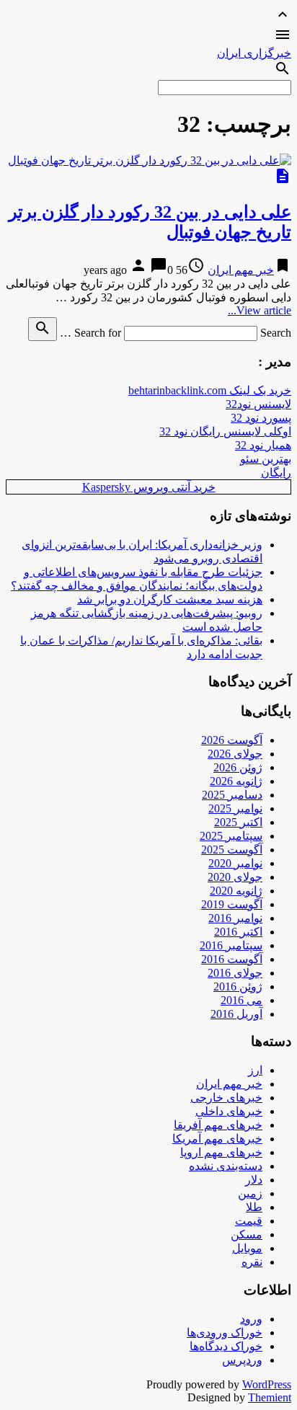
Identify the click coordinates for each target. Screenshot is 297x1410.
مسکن (246, 1234)
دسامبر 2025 (232, 795)
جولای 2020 (235, 877)
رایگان (276, 472)
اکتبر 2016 (238, 932)
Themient (269, 1397)
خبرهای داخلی (228, 1111)
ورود (251, 1319)
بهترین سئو (265, 459)
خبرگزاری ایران (254, 53)
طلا (254, 1207)
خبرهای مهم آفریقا (218, 1125)
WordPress (266, 1384)
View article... (259, 310)
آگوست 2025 (231, 849)
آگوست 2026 (231, 740)
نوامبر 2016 (235, 918)
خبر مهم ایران (241, 270)
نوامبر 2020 (235, 863)
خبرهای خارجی (226, 1097)
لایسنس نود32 (258, 404)
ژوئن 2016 (237, 986)
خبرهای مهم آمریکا (217, 1138)
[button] (148, 36)
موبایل (247, 1248)
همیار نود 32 (263, 445)
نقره (251, 1262)
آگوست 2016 (231, 959)
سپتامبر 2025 (231, 836)
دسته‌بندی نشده (225, 1166)
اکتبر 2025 (238, 822)
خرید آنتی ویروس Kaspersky (149, 487)
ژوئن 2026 (237, 767)
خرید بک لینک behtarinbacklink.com (209, 390)
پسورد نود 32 (261, 418)
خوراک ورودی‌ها (224, 1332)
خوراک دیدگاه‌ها (226, 1346)
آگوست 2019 (231, 904)
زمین (250, 1193)
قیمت (248, 1221)
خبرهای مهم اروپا (221, 1152)
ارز (255, 1070)
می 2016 (241, 1000)
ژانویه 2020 (236, 890)
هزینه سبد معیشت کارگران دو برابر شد (169, 599)
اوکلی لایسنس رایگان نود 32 (225, 431)
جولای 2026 (235, 754)
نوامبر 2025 (235, 808)
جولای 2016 (235, 973)
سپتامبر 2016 (231, 945)
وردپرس (242, 1360)
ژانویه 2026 (236, 781)
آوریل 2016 (236, 1014)
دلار (253, 1180)
